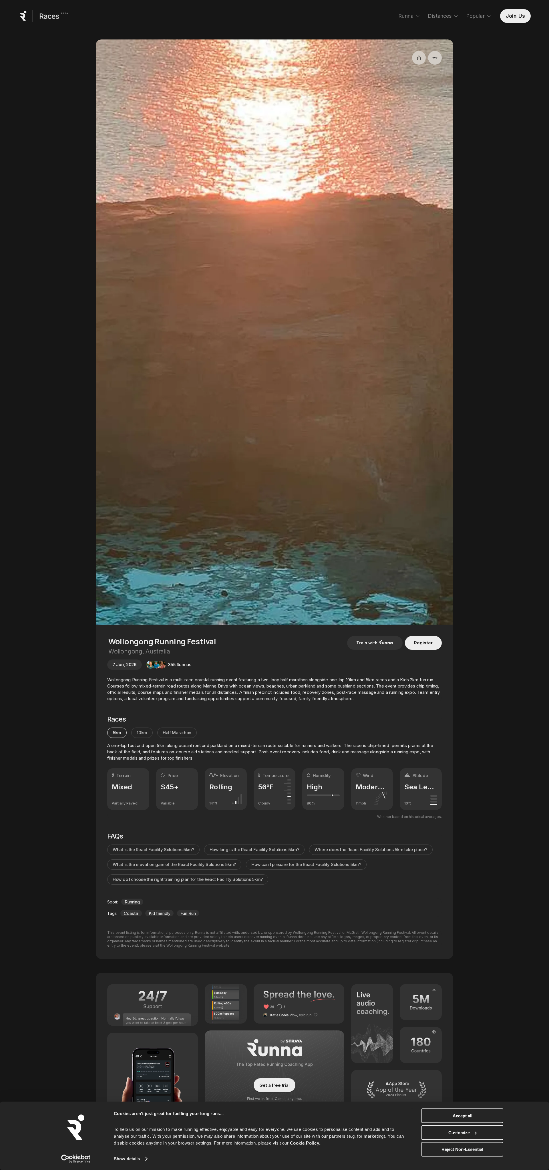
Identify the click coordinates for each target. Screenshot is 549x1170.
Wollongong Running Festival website (198, 945)
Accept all (462, 1115)
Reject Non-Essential (462, 1149)
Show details (127, 1158)
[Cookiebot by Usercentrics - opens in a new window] (76, 1159)
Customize (459, 1132)
